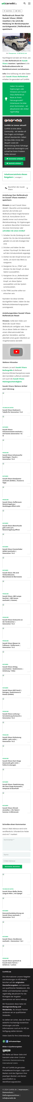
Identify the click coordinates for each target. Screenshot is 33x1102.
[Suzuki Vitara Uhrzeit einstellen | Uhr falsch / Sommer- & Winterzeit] (16, 793)
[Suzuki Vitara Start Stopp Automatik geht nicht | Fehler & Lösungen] (16, 746)
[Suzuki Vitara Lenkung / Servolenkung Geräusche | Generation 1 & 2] (16, 699)
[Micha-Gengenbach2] (11, 120)
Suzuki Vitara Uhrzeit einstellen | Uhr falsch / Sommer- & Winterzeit (11, 810)
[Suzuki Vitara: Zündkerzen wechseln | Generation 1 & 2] (16, 922)
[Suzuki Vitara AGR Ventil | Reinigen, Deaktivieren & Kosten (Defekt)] (16, 676)
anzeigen (18, 177)
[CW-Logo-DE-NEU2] (9, 3)
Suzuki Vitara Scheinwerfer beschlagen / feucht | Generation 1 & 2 (12, 457)
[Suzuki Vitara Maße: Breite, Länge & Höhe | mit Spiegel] (16, 875)
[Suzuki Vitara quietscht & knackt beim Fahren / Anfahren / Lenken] (16, 946)
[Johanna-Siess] (17, 120)
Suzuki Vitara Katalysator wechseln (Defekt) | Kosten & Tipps (13, 481)
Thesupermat (12, 53)
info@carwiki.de (9, 1098)
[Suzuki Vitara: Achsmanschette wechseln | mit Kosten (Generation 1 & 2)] (16, 417)
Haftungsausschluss (10, 1095)
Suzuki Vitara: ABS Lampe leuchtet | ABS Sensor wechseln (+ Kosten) (11, 598)
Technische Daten (7, 407)
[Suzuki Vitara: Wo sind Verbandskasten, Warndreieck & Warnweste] (16, 558)
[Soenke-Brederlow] (8, 120)
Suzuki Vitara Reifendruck (17, 76)
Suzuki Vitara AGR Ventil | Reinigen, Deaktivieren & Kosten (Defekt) (12, 692)
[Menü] (29, 3)
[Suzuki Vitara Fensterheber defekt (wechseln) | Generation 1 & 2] (16, 534)
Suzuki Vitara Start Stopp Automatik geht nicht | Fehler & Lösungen (11, 763)
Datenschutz (7, 1092)
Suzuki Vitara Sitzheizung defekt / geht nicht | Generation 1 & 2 (11, 739)
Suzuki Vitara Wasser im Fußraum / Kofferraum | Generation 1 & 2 (11, 645)
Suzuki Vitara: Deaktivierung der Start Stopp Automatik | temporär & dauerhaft (13, 786)
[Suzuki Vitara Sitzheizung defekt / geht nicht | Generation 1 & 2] (16, 723)
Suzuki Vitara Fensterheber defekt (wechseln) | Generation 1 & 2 (12, 551)
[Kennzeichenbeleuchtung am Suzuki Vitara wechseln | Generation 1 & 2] (16, 898)
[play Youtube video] (16, 352)
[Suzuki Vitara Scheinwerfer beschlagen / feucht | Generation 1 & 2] (16, 440)
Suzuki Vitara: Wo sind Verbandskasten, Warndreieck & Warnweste (12, 575)
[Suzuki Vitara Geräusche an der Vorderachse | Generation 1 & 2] (16, 605)
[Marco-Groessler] (14, 120)
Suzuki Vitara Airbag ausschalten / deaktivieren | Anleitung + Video (12, 669)
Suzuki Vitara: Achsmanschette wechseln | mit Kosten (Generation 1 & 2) (12, 433)
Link (25, 53)
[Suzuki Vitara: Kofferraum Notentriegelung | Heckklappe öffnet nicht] (16, 487)
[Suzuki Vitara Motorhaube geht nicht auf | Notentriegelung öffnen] (16, 511)
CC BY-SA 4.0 (20, 53)
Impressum (23, 1089)
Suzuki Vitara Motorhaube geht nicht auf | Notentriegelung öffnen (12, 528)
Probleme (5, 452)
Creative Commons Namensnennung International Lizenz (13, 1060)
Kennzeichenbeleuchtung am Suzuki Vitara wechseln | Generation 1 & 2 (13, 915)
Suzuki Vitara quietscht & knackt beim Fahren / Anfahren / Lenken (11, 963)
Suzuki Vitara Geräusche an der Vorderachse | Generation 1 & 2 (12, 622)
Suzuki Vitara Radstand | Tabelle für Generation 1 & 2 (12, 411)
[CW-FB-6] (11, 1041)
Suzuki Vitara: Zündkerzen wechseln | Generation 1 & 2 (12, 940)
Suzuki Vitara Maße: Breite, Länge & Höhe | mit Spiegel (12, 892)
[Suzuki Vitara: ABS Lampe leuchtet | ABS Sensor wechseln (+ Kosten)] (16, 582)
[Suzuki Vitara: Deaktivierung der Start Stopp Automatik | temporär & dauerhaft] (16, 770)
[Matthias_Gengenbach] (5, 120)
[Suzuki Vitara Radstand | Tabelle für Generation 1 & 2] (16, 393)
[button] (24, 3)
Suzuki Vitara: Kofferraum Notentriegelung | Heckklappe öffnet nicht (12, 504)
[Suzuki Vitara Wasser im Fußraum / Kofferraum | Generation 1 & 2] (16, 629)
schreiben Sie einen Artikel (13, 231)
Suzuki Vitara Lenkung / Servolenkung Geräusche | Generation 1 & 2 (12, 716)
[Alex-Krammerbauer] (20, 120)
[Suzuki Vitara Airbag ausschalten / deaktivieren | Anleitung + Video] (16, 652)
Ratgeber (5, 427)
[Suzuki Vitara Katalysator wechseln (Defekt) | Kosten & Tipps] (16, 464)
